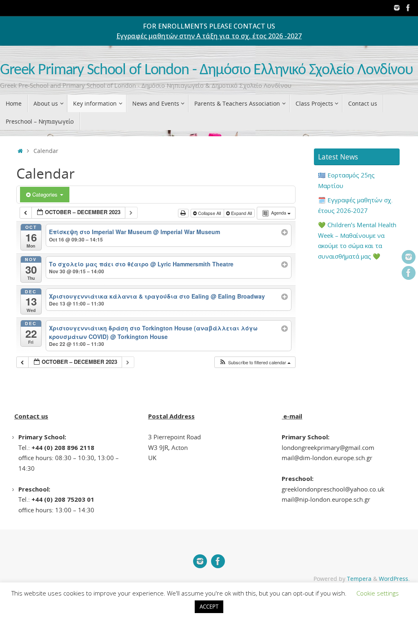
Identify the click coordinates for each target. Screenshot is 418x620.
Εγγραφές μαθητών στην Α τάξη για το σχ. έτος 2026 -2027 (209, 35)
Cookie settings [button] (377, 593)
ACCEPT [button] (209, 606)
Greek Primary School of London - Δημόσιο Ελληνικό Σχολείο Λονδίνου (206, 70)
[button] (255, 362)
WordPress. (394, 578)
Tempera (359, 578)
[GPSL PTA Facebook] (408, 7)
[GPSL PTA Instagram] (396, 7)
